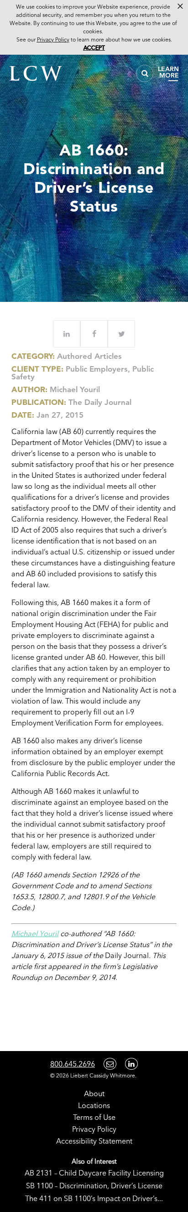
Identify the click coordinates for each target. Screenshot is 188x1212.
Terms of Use (94, 1117)
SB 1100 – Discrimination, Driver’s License (94, 1185)
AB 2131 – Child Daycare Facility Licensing (94, 1172)
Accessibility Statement (94, 1140)
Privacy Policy (94, 1129)
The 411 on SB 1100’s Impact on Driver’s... (94, 1198)
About (94, 1093)
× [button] (180, 6)
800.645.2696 (72, 1063)
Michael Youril (75, 389)
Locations (94, 1105)
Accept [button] (94, 47)
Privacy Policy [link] (53, 39)
